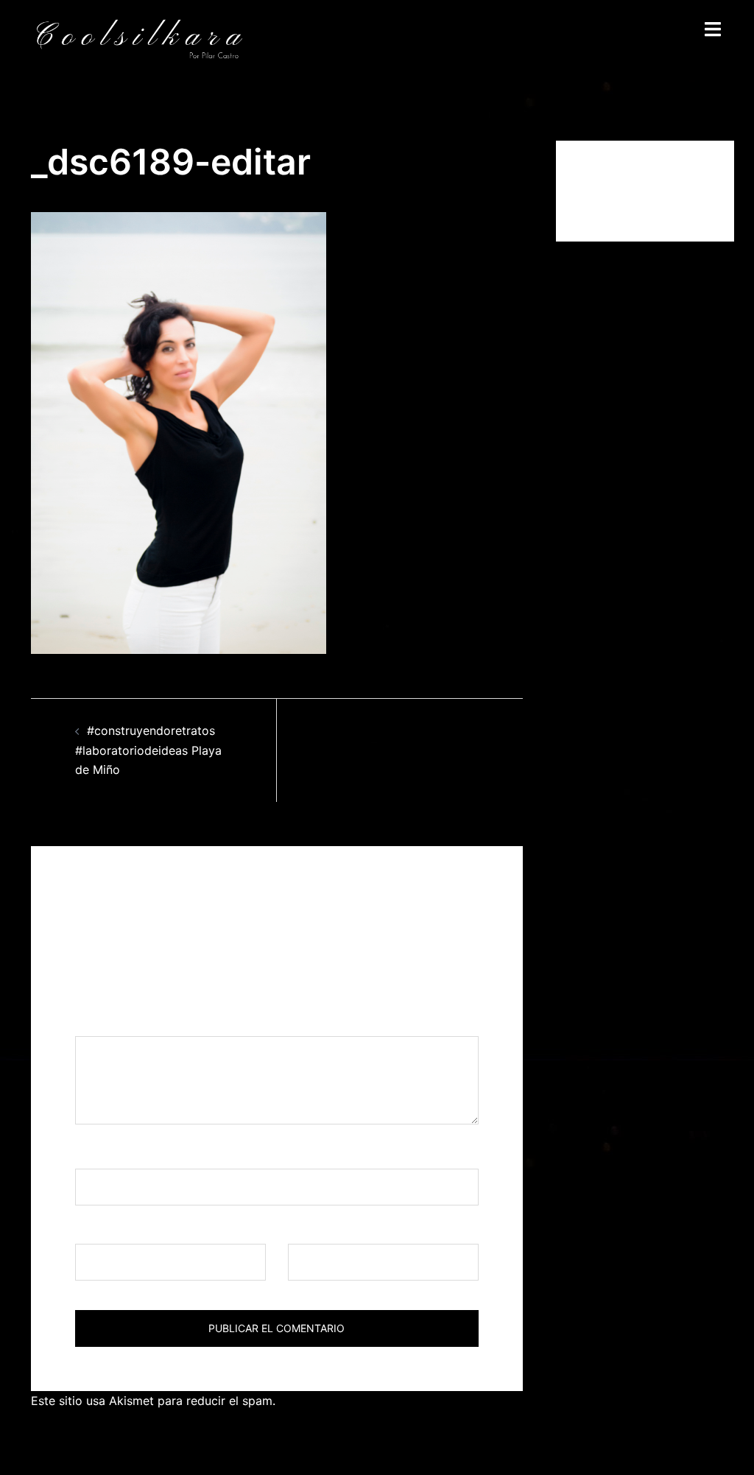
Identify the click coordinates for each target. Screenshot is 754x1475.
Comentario (112, 1022)
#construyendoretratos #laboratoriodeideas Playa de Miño (148, 750)
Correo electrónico (132, 1229)
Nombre (102, 1154)
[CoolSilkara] (139, 38)
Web (300, 1229)
